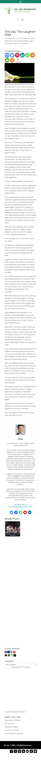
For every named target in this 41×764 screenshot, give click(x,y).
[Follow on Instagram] (19, 751)
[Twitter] (12, 55)
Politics (15, 43)
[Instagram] (16, 512)
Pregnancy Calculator (12, 730)
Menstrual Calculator (12, 727)
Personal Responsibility (20, 41)
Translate (26, 667)
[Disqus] (20, 563)
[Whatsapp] (27, 55)
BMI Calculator (9, 723)
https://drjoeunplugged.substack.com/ (20, 506)
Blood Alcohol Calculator (13, 720)
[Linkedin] (22, 55)
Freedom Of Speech (28, 38)
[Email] (7, 60)
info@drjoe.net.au (24, 745)
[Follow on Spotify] (35, 751)
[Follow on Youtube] (27, 751)
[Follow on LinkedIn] (23, 751)
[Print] (32, 55)
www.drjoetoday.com (20, 504)
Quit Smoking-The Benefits (14, 733)
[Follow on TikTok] (31, 751)
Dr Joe (8, 38)
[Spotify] (20, 512)
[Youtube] (25, 512)
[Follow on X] (15, 751)
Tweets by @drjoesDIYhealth (15, 712)
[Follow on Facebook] (11, 751)
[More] (12, 60)
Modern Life (8, 41)
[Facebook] (7, 55)
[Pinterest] (17, 55)
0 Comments (23, 43)
